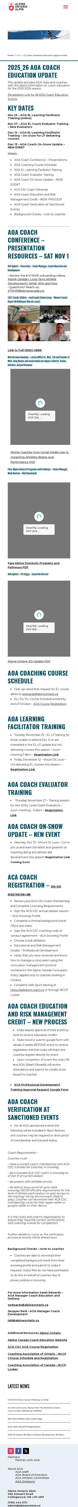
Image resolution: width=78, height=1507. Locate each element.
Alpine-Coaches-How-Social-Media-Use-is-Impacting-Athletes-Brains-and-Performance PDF (39, 457)
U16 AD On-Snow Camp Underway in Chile (28, 1400)
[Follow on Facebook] (18, 1451)
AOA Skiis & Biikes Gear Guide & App (25, 1419)
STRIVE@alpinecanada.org (26, 291)
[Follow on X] (26, 1451)
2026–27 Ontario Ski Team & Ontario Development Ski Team (36, 1434)
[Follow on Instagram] (11, 1451)
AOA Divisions (25, 1481)
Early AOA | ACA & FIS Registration (24, 1427)
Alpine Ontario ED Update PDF (29, 661)
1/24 (18, 438)
